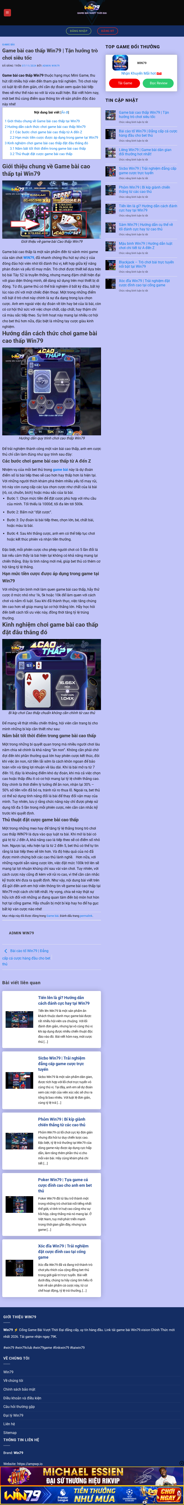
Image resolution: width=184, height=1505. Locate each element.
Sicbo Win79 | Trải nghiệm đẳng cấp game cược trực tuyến (61, 1064)
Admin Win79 (51, 65)
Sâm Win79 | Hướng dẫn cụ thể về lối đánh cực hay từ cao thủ (146, 227)
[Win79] (92, 12)
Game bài (8, 44)
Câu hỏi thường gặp (19, 1407)
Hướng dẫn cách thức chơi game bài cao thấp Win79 (45, 127)
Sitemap (10, 1433)
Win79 (8, 1372)
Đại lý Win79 (13, 1415)
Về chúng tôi (13, 1380)
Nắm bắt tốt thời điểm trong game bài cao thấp (48, 149)
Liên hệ (9, 1424)
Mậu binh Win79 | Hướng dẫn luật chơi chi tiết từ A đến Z (145, 245)
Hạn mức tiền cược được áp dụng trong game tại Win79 (54, 138)
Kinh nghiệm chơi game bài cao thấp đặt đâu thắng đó (46, 143)
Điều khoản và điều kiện (22, 1398)
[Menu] (7, 12)
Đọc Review (158, 83)
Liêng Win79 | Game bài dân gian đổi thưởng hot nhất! (145, 152)
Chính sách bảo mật (19, 1389)
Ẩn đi (64, 112)
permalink (86, 915)
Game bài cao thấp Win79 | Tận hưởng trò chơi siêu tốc (144, 114)
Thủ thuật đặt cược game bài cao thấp (41, 154)
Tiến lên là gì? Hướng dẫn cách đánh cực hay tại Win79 (64, 1000)
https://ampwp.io (30, 1464)
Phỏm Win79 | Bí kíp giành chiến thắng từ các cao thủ (61, 1122)
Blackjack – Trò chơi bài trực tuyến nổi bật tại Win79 (146, 264)
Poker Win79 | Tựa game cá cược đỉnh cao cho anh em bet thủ (65, 1185)
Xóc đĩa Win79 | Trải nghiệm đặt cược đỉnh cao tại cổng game (63, 1252)
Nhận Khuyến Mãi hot (139, 73)
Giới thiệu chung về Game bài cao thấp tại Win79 (42, 121)
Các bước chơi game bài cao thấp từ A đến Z (46, 132)
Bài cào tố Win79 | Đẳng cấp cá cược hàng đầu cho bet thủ (26, 957)
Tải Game (125, 83)
